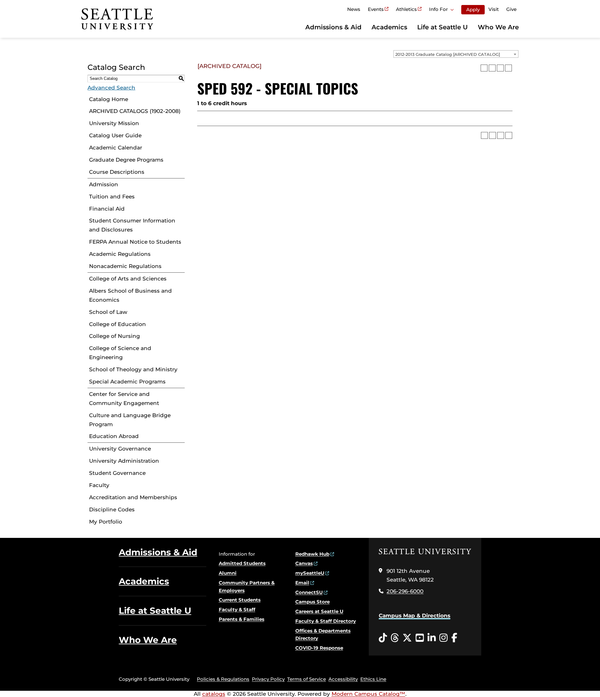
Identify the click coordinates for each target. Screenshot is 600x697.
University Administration (124, 461)
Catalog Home (108, 99)
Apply (473, 9)
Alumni (228, 573)
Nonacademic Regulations (125, 266)
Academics (389, 27)
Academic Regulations (120, 254)
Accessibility (343, 679)
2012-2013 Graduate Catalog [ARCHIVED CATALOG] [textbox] (447, 54)
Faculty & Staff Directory (325, 621)
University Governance (120, 449)
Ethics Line (373, 679)
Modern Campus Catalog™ (368, 694)
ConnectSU (309, 592)
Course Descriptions (116, 172)
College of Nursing (114, 336)
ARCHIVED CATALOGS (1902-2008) (135, 111)
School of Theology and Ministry (133, 369)
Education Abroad (114, 436)
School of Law (108, 312)
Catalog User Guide (115, 135)
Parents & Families (241, 619)
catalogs (213, 694)
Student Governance (117, 473)
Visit (493, 9)
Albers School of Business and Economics (130, 295)
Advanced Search (111, 88)
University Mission (114, 123)
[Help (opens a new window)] (508, 68)
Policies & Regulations (223, 679)
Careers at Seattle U (319, 611)
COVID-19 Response (319, 648)
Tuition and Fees (112, 196)
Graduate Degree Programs (126, 160)
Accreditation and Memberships (133, 497)
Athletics (406, 9)
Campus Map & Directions (414, 615)
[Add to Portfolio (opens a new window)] (484, 68)
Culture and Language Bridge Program (130, 419)
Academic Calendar (115, 147)
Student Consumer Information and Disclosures (132, 225)
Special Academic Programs (127, 381)
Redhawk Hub (312, 554)
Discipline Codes (112, 509)
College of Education (117, 324)
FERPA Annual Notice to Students (135, 242)
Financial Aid (107, 209)
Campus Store (312, 602)
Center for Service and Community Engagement (124, 398)
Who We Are (498, 27)
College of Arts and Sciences (128, 278)
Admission (103, 184)
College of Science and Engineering (120, 352)
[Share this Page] (492, 68)
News (353, 9)
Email (302, 583)
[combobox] (455, 54)
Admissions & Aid (333, 27)
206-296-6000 (405, 591)
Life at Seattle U (442, 27)
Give (511, 9)
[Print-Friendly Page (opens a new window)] (500, 68)
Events (376, 9)
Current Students (240, 600)
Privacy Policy (268, 679)
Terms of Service (306, 679)
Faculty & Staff (237, 609)
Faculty (99, 485)
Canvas (304, 563)
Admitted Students (242, 563)
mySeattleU (309, 573)
